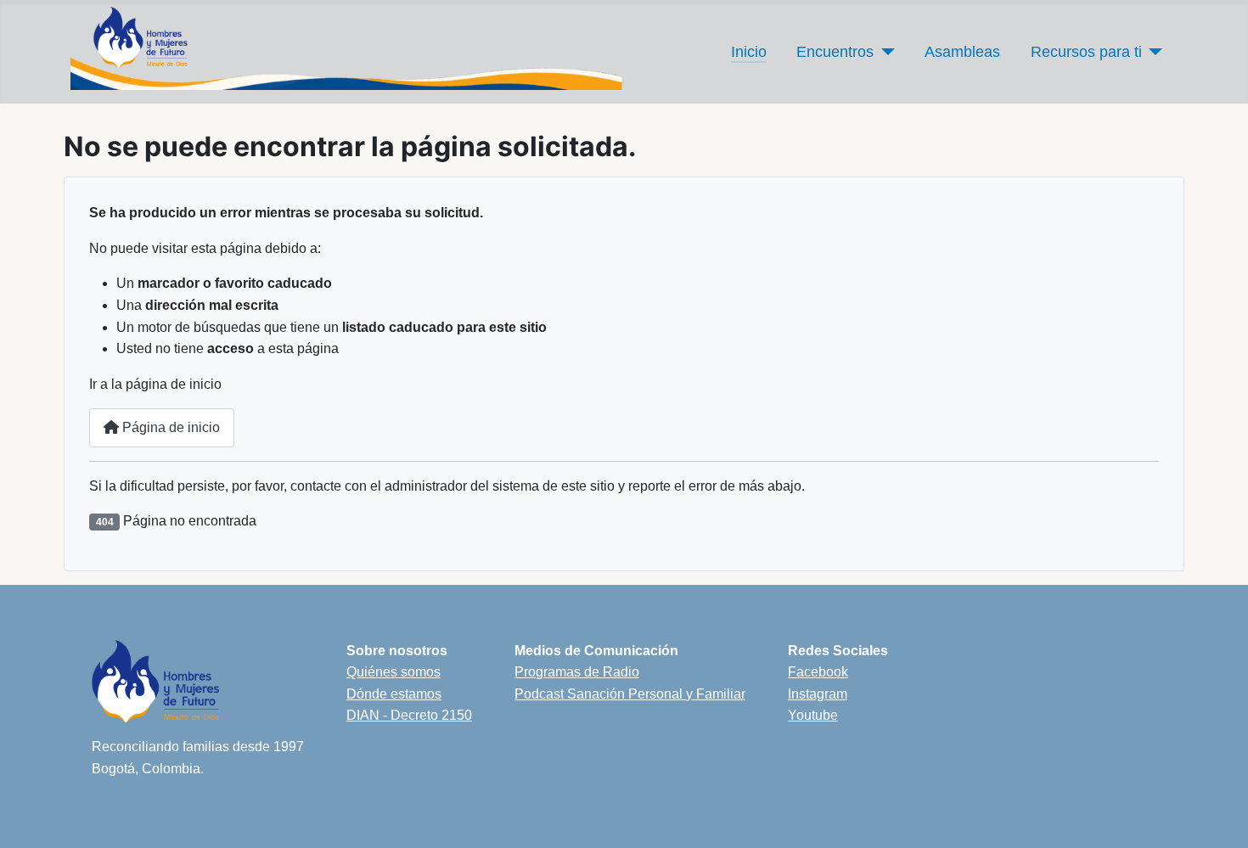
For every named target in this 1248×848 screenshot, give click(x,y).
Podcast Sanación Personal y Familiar (629, 694)
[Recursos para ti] (1152, 51)
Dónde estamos (393, 694)
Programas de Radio (576, 672)
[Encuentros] (884, 51)
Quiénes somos (393, 672)
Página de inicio (169, 427)
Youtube (813, 715)
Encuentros (835, 51)
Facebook (818, 672)
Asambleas (962, 51)
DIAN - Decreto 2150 (409, 715)
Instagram (817, 694)
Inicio (749, 51)
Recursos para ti (1086, 51)
